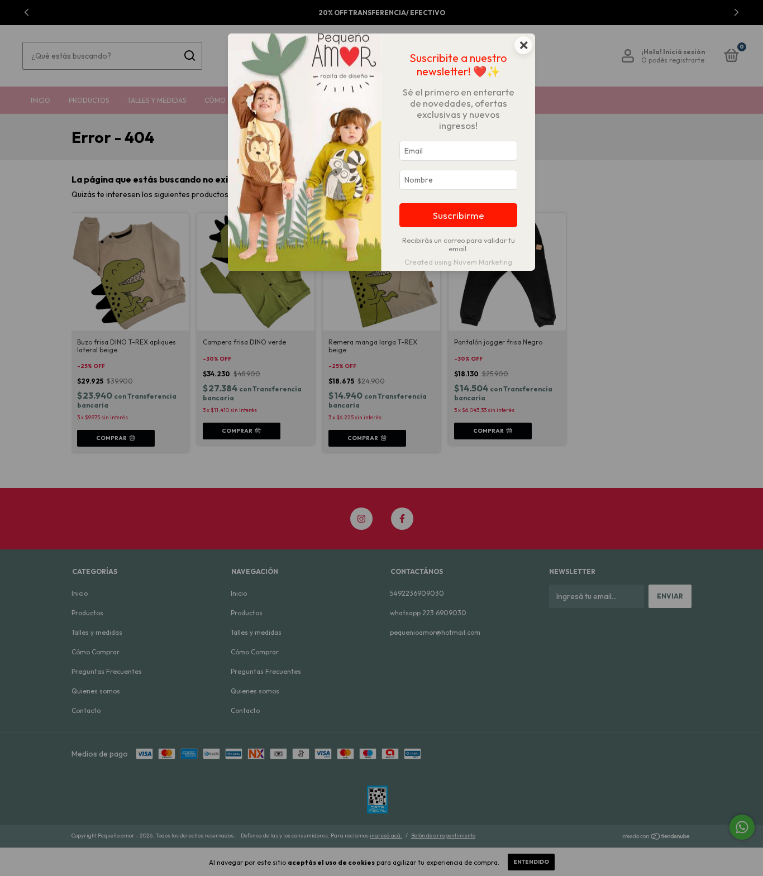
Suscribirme (458, 215)
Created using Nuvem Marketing (458, 261)
